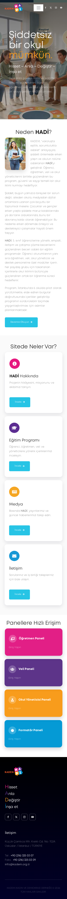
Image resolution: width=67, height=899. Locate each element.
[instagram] (56, 7)
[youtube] (61, 7)
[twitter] (50, 7)
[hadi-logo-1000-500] (14, 4)
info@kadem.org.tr (17, 864)
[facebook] (45, 7)
